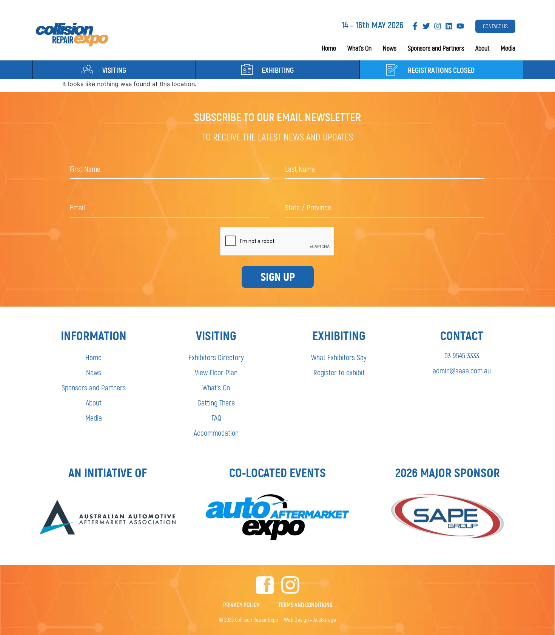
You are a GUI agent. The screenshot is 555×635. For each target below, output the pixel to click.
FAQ (216, 417)
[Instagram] (437, 26)
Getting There (216, 402)
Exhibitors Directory (216, 357)
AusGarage (324, 619)
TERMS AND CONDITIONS (305, 604)
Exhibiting (278, 69)
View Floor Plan (216, 372)
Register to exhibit (339, 372)
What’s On (359, 48)
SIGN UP (278, 277)
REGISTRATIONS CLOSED (441, 69)
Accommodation (216, 432)
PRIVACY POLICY (241, 604)
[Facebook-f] (415, 26)
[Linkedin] (449, 26)
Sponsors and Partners (436, 48)
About (482, 48)
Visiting (114, 69)
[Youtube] (460, 26)
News (389, 48)
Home (329, 48)
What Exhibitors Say (339, 357)
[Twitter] (426, 26)
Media (508, 48)
